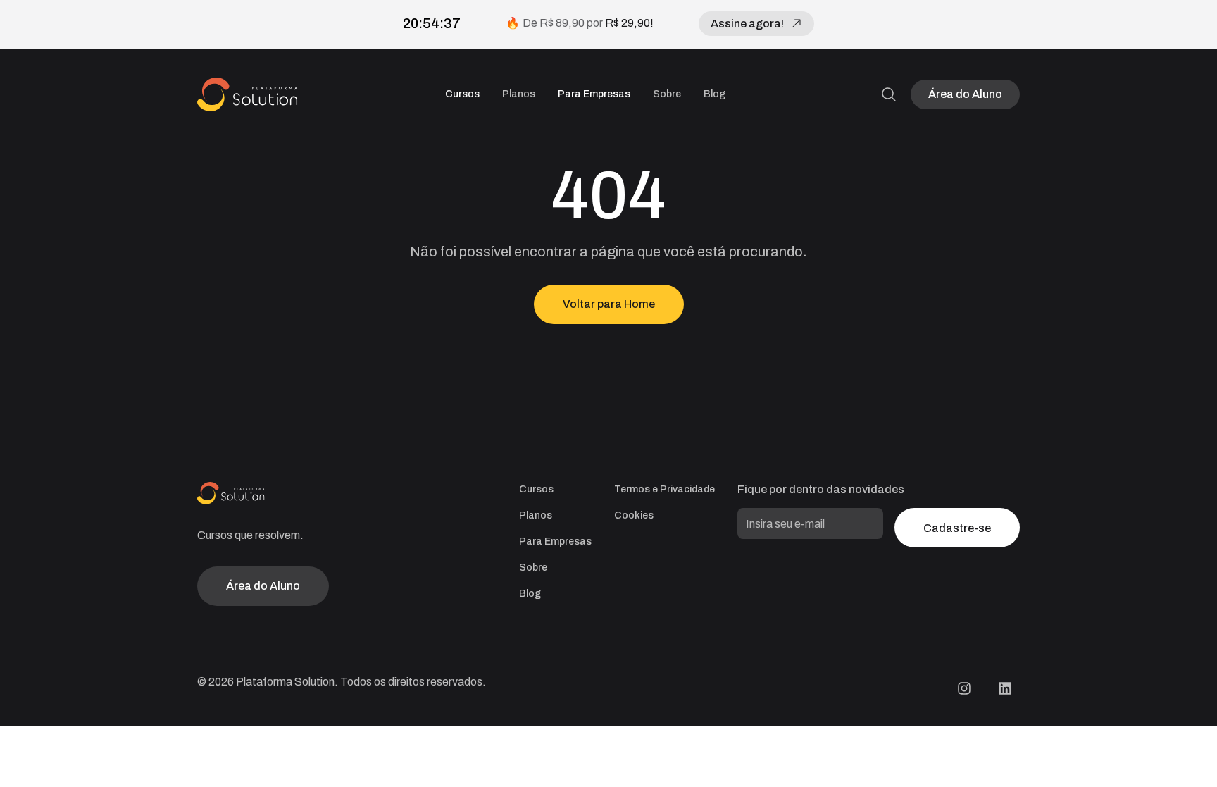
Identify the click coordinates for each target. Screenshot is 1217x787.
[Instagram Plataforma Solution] (964, 688)
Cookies (634, 515)
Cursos (462, 94)
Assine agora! (747, 24)
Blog (714, 94)
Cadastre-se (957, 528)
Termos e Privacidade (664, 489)
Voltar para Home (609, 304)
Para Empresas (594, 94)
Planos (518, 94)
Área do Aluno (965, 94)
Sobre (667, 94)
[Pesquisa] (889, 94)
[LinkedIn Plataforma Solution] (1005, 688)
